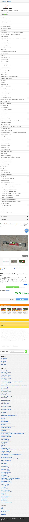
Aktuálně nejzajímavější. (5, 18)
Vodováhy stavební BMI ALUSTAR (8, 186)
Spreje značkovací (4, 138)
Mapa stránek (3, 514)
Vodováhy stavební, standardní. (7, 182)
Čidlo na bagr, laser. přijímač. (6, 24)
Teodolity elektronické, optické (6, 151)
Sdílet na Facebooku (19, 268)
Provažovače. (3, 114)
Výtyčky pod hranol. (4, 207)
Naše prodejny (3, 511)
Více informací (26, 284)
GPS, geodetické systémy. (5, 43)
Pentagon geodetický (4, 107)
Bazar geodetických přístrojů (5, 20)
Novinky (2, 508)
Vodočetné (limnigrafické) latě (6, 174)
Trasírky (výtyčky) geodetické (6, 482)
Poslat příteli (4, 268)
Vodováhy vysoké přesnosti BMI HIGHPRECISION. (11, 184)
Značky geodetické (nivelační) (6, 212)
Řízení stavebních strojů (5, 118)
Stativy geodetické (3, 141)
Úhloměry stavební (4, 170)
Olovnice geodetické (4, 105)
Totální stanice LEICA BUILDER (6, 159)
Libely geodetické (3, 74)
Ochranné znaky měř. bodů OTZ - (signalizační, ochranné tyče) (12, 99)
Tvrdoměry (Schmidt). (4, 166)
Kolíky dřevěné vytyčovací (5, 57)
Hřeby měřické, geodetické (5, 47)
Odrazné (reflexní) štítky (5, 101)
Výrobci (4, 219)
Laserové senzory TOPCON (5, 68)
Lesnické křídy (3, 72)
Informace (4, 216)
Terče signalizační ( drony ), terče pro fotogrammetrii (10, 157)
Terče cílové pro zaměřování (5, 155)
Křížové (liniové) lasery (4, 61)
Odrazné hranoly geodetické (5, 103)
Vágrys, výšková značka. (5, 172)
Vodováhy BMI (3, 176)
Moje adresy (3, 362)
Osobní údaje (3, 364)
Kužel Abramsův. (3, 63)
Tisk (2, 269)
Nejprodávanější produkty (5, 510)
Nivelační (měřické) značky (5, 91)
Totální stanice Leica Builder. (5, 161)
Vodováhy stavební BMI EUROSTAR (9, 191)
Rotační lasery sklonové (5, 124)
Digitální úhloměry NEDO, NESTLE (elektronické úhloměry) (11, 32)
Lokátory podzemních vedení (6, 78)
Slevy (2, 507)
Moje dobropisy (3, 361)
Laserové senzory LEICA (5, 66)
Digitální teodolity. (3, 30)
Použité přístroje (3, 113)
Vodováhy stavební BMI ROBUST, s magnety (10, 195)
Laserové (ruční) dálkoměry (5, 65)
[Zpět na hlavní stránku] (1, 223)
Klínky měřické (3, 55)
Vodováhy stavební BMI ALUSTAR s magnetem (11, 187)
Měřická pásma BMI (4, 84)
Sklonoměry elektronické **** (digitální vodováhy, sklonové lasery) (13, 132)
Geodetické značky (4, 40)
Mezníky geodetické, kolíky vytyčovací (7, 90)
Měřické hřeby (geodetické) (5, 86)
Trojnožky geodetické (4, 164)
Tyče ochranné (3, 168)
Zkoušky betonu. (3, 209)
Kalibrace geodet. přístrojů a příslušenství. (8, 51)
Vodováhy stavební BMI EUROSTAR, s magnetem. (11, 193)
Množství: (12, 299)
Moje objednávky (4, 358)
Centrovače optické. (4, 22)
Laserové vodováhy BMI (5, 70)
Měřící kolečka (3, 80)
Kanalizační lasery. (4, 53)
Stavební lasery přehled (5, 145)
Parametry (3, 322)
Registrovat (4, 1)
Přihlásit (9, 1)
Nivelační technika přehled (5, 97)
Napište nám (3, 513)
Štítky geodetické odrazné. (5, 149)
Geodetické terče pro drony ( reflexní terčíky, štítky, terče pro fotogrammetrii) (14, 38)
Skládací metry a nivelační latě (6, 130)
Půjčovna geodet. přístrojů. (5, 116)
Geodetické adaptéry (4, 36)
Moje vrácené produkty (5, 359)
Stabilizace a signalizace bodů (6, 139)
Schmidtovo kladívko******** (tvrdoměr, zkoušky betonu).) (11, 126)
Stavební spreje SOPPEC (5, 147)
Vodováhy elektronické (4, 203)
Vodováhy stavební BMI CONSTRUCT (9, 189)
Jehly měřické (3, 49)
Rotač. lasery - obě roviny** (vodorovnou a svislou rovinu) (11, 120)
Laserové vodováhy (5, 180)
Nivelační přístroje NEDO (5, 93)
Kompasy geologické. (4, 59)
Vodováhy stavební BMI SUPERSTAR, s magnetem (11, 201)
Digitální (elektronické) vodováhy (7, 178)
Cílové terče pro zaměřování (5, 26)
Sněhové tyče (3, 136)
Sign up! (2, 365)
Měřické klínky (3, 88)
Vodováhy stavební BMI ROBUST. (8, 197)
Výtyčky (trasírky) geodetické (5, 205)
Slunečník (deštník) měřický (5, 134)
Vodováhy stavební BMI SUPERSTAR (9, 199)
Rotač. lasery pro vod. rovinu (5, 122)
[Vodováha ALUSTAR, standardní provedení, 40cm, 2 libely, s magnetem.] (6, 261)
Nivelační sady (3, 95)
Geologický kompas (4, 42)
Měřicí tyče (2, 82)
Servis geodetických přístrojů (5, 128)
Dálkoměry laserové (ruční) (5, 28)
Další (27, 261)
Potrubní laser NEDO (4, 111)
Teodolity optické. (3, 153)
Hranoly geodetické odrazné (5, 45)
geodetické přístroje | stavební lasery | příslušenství (9, 10)
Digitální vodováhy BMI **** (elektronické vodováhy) (10, 34)
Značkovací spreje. (4, 211)
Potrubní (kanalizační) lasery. (6, 109)
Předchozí (1, 261)
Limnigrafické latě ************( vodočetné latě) (9, 76)
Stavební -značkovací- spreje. (6, 143)
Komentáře (3, 325)
